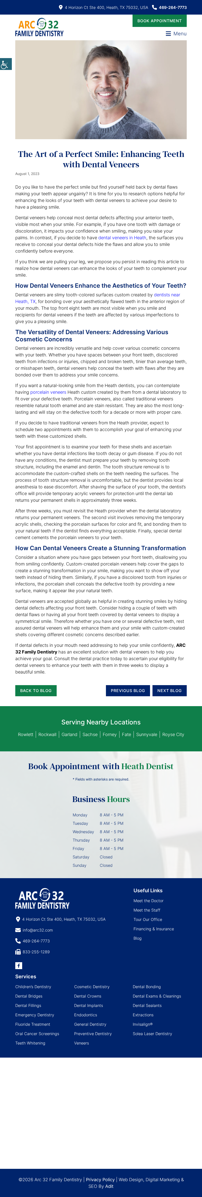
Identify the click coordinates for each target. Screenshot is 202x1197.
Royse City (173, 734)
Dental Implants (88, 1005)
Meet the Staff (147, 910)
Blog (138, 938)
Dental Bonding (147, 986)
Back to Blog (36, 690)
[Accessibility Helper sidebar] (6, 64)
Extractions (143, 1014)
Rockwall (47, 734)
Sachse (90, 734)
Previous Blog (128, 690)
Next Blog (169, 690)
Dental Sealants (147, 1005)
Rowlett (25, 734)
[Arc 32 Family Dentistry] (39, 27)
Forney (110, 734)
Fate (126, 734)
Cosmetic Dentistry (92, 986)
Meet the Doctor (149, 900)
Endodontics (85, 1014)
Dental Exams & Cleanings (157, 996)
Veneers (81, 1043)
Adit (109, 1186)
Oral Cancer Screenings (37, 1033)
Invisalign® (143, 1024)
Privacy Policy (100, 1179)
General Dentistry (90, 1024)
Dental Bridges (28, 996)
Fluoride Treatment (32, 1024)
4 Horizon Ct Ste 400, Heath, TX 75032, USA (106, 7)
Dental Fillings (28, 1005)
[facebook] (18, 965)
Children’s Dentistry (33, 986)
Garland (69, 734)
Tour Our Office (148, 919)
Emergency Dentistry (34, 1014)
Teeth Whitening (30, 1043)
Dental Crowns (87, 996)
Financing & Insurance (154, 928)
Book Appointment (159, 20)
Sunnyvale (146, 734)
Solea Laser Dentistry (152, 1033)
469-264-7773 (173, 7)
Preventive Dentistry (93, 1033)
